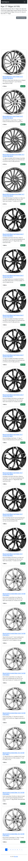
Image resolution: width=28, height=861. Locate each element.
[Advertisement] (14, 34)
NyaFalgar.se (5, 2)
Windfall (16, 856)
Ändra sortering (21, 17)
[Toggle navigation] (24, 2)
